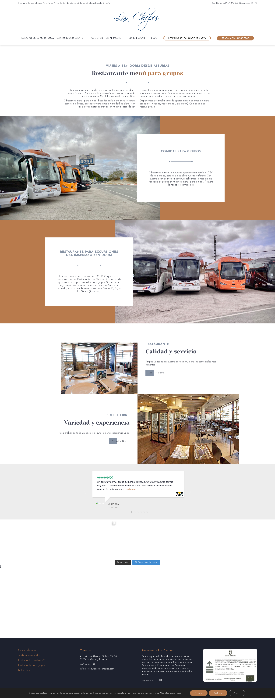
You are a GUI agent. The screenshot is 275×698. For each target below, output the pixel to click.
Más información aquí (170, 693)
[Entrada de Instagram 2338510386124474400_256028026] (98, 539)
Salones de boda (27, 650)
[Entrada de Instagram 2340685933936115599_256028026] (19, 539)
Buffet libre (24, 670)
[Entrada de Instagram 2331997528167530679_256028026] (255, 539)
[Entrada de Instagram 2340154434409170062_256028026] (59, 539)
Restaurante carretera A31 (32, 660)
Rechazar (218, 693)
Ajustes (236, 693)
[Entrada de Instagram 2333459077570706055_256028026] (216, 539)
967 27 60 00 (87, 664)
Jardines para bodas (29, 655)
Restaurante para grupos (31, 665)
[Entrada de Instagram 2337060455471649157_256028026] (176, 539)
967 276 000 (232, 3)
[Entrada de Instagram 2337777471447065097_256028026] (137, 539)
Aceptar (199, 693)
